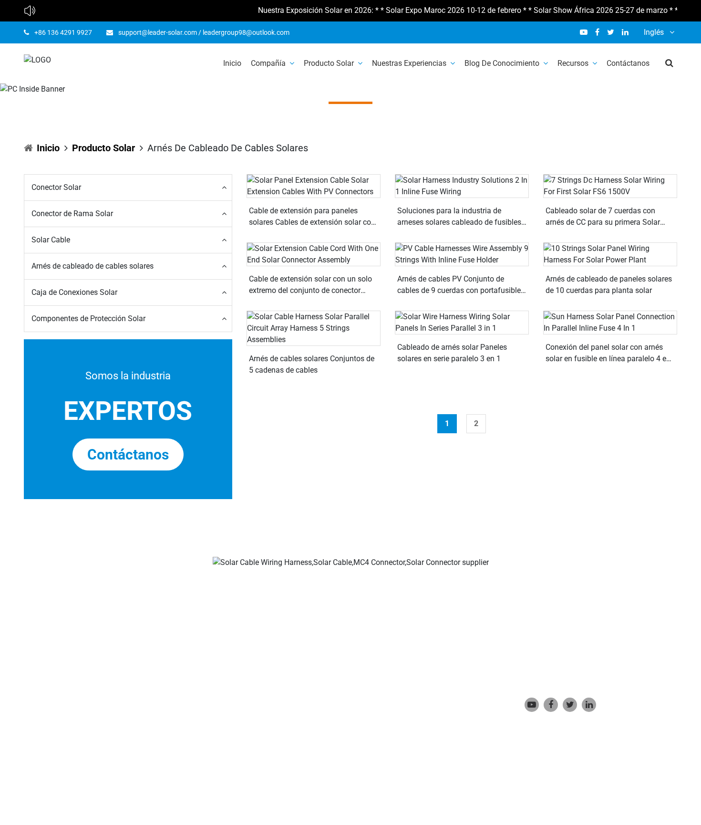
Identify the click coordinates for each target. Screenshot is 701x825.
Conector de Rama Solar (72, 213)
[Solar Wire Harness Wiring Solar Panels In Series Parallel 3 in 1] (461, 322)
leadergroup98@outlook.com (246, 32)
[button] (127, 187)
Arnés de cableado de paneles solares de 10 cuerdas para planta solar (609, 284)
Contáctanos (628, 63)
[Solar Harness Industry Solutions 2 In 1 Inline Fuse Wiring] (461, 185)
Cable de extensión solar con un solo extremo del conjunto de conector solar (310, 285)
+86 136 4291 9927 (63, 32)
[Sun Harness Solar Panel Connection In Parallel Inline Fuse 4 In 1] (610, 322)
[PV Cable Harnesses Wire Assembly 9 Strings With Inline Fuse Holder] (461, 254)
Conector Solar (56, 187)
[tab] (128, 188)
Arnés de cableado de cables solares (92, 266)
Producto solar (329, 63)
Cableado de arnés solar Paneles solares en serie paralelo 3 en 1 (452, 353)
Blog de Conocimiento (501, 63)
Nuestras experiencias (409, 63)
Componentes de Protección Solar (88, 318)
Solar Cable (50, 239)
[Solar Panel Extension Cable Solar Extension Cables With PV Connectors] (313, 185)
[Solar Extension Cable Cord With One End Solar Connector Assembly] (313, 254)
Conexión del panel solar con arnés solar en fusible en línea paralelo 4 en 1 (608, 354)
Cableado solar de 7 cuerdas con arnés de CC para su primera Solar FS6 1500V (603, 217)
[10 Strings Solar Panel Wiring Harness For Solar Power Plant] (610, 254)
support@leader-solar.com (157, 32)
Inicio (232, 63)
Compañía (268, 63)
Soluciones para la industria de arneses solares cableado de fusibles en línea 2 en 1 (459, 217)
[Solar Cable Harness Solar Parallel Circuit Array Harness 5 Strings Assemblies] (313, 328)
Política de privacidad (283, 773)
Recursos (572, 63)
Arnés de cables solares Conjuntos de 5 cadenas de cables (311, 364)
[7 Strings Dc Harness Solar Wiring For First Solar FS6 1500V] (610, 185)
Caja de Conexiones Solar (74, 292)
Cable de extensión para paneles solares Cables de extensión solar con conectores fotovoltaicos (312, 217)
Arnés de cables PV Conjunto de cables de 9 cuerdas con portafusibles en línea (461, 285)
